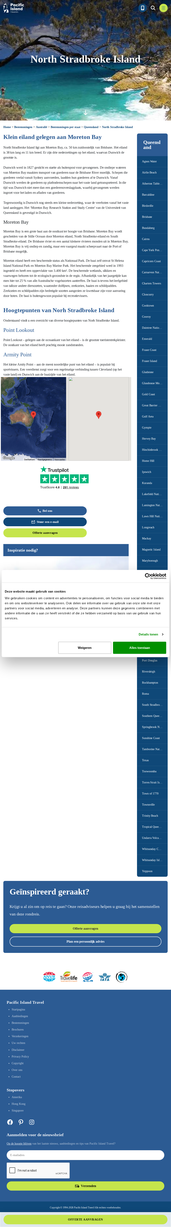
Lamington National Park (155, 505)
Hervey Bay (149, 438)
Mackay (146, 538)
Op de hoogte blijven (19, 1143)
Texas (145, 760)
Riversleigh (148, 671)
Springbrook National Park (155, 727)
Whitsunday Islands (153, 860)
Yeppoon (147, 871)
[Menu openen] (163, 8)
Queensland (91, 127)
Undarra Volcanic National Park (155, 837)
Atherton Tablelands (153, 183)
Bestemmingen (23, 127)
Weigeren (85, 647)
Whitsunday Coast (152, 849)
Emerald (147, 338)
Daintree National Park (155, 327)
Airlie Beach (149, 172)
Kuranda (147, 483)
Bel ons (47, 510)
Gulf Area (147, 416)
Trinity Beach (150, 815)
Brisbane (147, 216)
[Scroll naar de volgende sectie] (85, 112)
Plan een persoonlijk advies (85, 941)
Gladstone (147, 372)
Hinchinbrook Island (154, 449)
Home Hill (148, 460)
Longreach (148, 527)
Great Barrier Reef (152, 405)
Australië (41, 127)
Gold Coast (148, 394)
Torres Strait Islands (153, 782)
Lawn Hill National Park (155, 516)
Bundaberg (148, 228)
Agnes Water (149, 161)
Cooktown (148, 305)
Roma (145, 693)
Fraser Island (149, 361)
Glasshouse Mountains (155, 383)
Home (7, 127)
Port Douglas (149, 660)
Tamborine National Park (155, 749)
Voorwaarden (59, 459)
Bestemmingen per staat (65, 127)
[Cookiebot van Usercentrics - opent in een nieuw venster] (148, 576)
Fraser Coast (149, 350)
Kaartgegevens (45, 459)
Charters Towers (151, 283)
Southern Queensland (154, 715)
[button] (33, 415)
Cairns (145, 239)
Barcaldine (148, 194)
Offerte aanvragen (45, 532)
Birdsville (147, 205)
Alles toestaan (139, 647)
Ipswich (146, 472)
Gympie (146, 427)
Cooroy (146, 316)
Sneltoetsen (29, 459)
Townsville (148, 804)
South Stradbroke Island (155, 704)
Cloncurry (148, 294)
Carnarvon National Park (155, 272)
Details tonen (148, 634)
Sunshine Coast (151, 738)
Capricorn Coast (151, 261)
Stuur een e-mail (48, 522)
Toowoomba (149, 771)
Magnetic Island (151, 549)
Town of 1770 (150, 793)
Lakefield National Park (155, 494)
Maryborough (150, 560)
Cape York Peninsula (154, 250)
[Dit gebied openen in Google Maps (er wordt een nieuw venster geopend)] (9, 458)
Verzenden (88, 1186)
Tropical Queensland (154, 826)
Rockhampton (150, 682)
